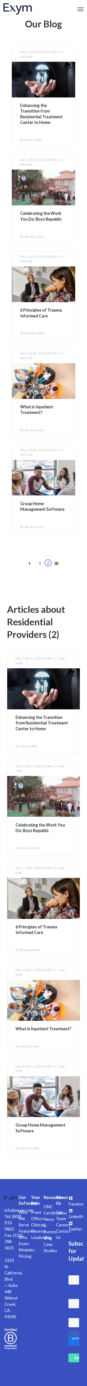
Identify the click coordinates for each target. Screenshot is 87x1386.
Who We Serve (24, 1218)
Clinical (37, 1224)
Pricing (25, 1256)
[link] (17, 8)
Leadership (41, 1237)
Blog (48, 1238)
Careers (63, 1224)
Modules (27, 1249)
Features (27, 1231)
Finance (38, 1231)
